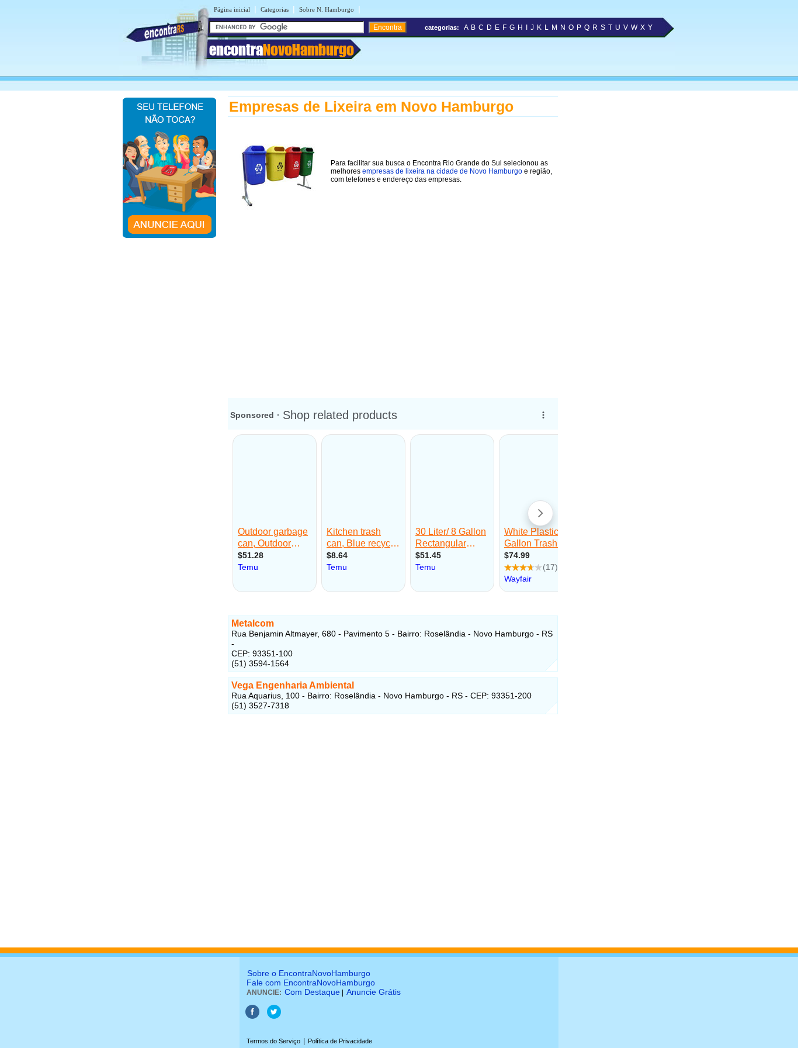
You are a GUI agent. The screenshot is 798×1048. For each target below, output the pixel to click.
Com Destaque (312, 992)
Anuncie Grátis (373, 992)
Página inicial (232, 9)
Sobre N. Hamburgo (326, 9)
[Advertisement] (393, 297)
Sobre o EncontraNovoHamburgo (308, 973)
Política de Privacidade (340, 1040)
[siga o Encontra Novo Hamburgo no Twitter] (274, 1016)
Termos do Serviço (273, 1040)
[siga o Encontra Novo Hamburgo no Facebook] (253, 1016)
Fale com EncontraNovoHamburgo (311, 982)
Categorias (275, 9)
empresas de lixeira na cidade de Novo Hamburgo (442, 171)
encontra (281, 49)
